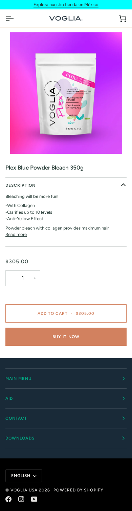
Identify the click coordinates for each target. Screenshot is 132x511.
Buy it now (66, 336)
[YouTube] (34, 499)
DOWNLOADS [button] (20, 438)
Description (20, 185)
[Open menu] (15, 18)
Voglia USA (24, 490)
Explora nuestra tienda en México (66, 4)
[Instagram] (21, 499)
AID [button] (9, 398)
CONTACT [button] (16, 418)
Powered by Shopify (78, 490)
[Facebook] (8, 499)
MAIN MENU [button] (18, 378)
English (21, 475)
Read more (16, 234)
